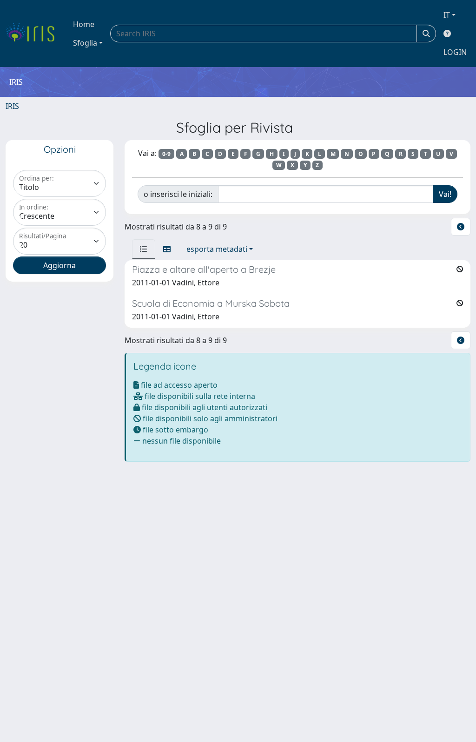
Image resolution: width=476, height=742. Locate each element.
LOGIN (455, 52)
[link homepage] (34, 33)
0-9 (166, 154)
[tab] (143, 249)
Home (83, 24)
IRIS (12, 106)
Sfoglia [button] (85, 43)
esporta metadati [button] (216, 249)
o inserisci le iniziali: (178, 194)
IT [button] (446, 15)
